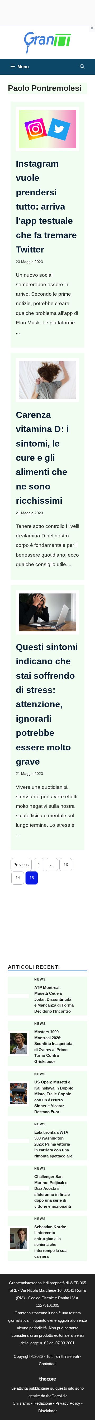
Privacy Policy (67, 1403)
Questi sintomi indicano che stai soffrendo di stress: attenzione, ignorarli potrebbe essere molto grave (47, 704)
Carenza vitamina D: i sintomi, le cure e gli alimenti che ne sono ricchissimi (42, 458)
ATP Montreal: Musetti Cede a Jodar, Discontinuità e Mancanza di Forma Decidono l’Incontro (54, 999)
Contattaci (47, 1363)
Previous (21, 864)
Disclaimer (47, 1411)
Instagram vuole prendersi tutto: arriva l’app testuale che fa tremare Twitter (46, 206)
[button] (82, 67)
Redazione (43, 1403)
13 (66, 864)
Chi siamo (21, 1403)
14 (18, 877)
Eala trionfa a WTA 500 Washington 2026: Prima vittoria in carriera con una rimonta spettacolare (53, 1144)
